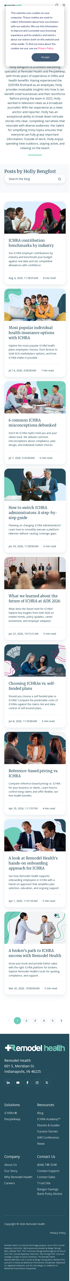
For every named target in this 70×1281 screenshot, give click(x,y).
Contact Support (48, 1171)
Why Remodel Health (18, 1177)
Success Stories (47, 1131)
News (41, 1144)
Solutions (12, 1104)
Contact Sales (46, 1177)
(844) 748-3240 (47, 1165)
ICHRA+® (10, 1113)
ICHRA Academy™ (48, 1119)
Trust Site (43, 1183)
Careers (9, 1183)
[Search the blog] (59, 179)
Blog (40, 1113)
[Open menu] (64, 5)
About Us (10, 1165)
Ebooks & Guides (48, 1125)
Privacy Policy (45, 48)
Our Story (10, 1171)
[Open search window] (57, 5)
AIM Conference (48, 1137)
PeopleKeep (12, 1119)
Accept (45, 57)
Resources (45, 1104)
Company (12, 1156)
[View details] (8, 1083)
